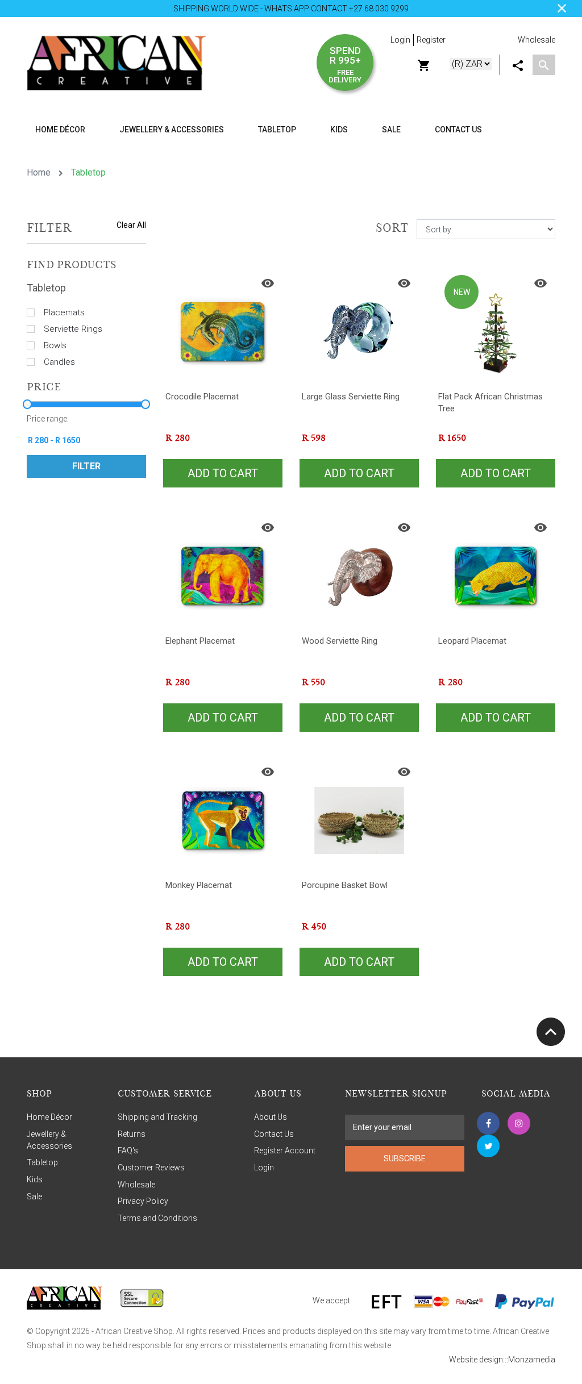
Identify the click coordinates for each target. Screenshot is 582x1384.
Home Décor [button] (60, 129)
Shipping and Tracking (157, 1117)
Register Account (284, 1150)
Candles (59, 362)
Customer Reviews (151, 1167)
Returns (132, 1134)
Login (400, 39)
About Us (270, 1117)
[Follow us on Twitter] (488, 1146)
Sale (391, 129)
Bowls (55, 345)
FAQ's (128, 1150)
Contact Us (458, 129)
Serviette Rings (73, 329)
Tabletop (42, 1162)
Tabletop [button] (277, 129)
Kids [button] (339, 129)
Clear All (131, 225)
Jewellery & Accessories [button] (171, 129)
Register (431, 39)
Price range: (48, 418)
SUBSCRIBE (405, 1158)
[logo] (116, 61)
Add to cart (223, 473)
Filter (86, 466)
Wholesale (536, 39)
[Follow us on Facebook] (488, 1123)
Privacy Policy (143, 1201)
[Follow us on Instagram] (519, 1123)
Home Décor (49, 1117)
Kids (35, 1179)
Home (39, 172)
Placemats (64, 312)
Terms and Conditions (157, 1218)
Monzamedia (531, 1359)
